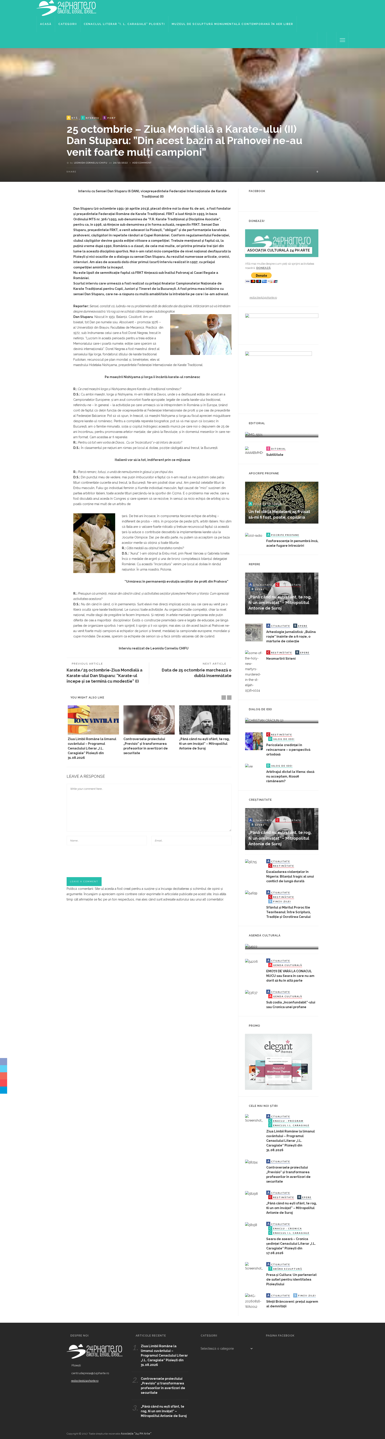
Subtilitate (274, 454)
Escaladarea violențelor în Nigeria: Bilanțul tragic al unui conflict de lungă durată (290, 876)
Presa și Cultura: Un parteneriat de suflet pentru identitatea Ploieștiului (291, 1279)
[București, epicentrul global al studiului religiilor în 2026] (251, 946)
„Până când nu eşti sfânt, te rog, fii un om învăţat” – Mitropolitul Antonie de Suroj (204, 743)
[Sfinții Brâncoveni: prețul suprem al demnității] (254, 1301)
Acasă (45, 24)
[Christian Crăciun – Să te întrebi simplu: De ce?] (264, 720)
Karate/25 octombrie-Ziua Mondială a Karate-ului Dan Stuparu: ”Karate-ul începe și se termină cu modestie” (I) (104, 676)
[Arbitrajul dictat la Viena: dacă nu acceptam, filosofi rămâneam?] (249, 766)
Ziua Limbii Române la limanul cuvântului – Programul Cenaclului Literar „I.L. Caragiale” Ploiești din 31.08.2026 (92, 748)
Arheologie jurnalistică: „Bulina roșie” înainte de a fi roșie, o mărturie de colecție (291, 636)
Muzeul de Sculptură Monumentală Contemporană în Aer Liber (232, 24)
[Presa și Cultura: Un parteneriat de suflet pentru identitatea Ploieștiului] (254, 1266)
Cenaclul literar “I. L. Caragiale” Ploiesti (124, 24)
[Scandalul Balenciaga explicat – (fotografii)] (253, 434)
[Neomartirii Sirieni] (254, 671)
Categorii (67, 24)
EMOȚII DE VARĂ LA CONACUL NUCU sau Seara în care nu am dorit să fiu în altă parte (290, 975)
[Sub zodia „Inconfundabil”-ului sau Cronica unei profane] (251, 992)
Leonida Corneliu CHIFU (90, 162)
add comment (142, 162)
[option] (93, 732)
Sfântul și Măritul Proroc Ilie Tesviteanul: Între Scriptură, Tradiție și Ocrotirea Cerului (288, 912)
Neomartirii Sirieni (281, 658)
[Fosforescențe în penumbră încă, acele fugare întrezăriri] (253, 535)
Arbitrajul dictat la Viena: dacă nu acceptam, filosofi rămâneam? (290, 776)
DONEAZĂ (263, 268)
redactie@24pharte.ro (263, 297)
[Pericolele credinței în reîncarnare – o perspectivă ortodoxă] (254, 741)
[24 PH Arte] (67, 8)
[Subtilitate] (254, 450)
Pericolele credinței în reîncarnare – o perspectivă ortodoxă (288, 749)
